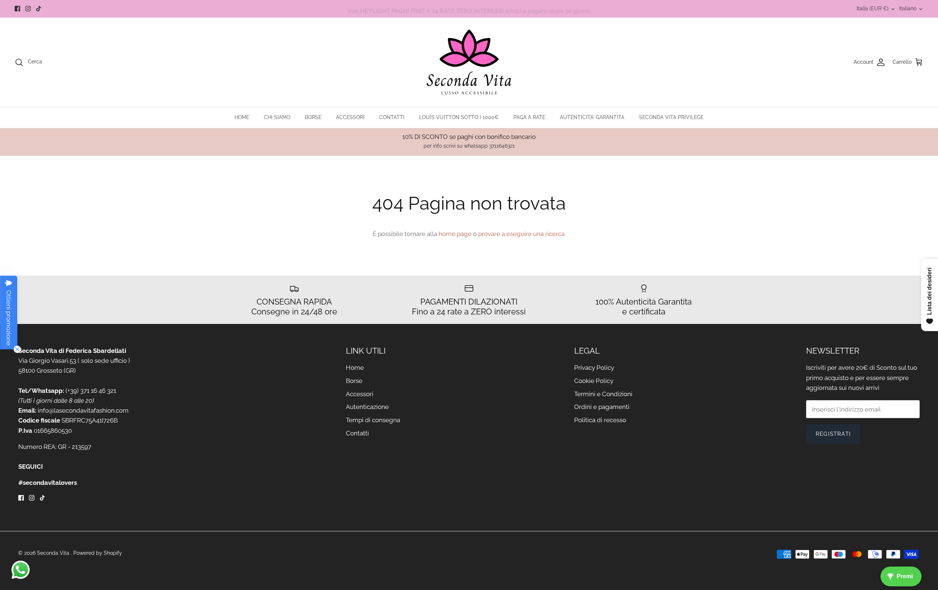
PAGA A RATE (529, 117)
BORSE (313, 117)
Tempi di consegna (373, 420)
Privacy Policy (594, 367)
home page (455, 233)
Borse (354, 380)
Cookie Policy (593, 380)
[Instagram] (28, 8)
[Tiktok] (38, 8)
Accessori (359, 394)
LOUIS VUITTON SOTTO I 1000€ (459, 117)
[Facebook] (17, 8)
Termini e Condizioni (603, 394)
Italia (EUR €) (873, 8)
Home (355, 367)
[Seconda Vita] (469, 62)
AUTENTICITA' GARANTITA (592, 117)
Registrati (833, 434)
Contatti (357, 433)
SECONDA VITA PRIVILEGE (671, 117)
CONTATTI (392, 117)
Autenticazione (367, 406)
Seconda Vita (54, 553)
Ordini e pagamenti (601, 406)
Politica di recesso (600, 420)
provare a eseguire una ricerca (521, 233)
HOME (241, 117)
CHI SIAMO (277, 117)
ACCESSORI (350, 117)
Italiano (907, 8)
